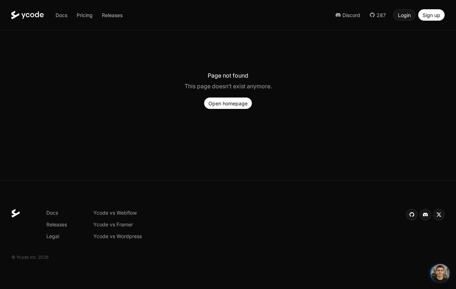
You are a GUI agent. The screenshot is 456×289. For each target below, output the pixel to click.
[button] (61, 15)
